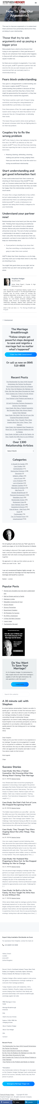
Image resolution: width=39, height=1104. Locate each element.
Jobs (4, 1033)
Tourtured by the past (11, 624)
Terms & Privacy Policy (7, 1095)
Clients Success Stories (10, 1017)
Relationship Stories (18, 500)
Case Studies (18, 466)
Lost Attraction (18, 483)
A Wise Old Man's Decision (12, 618)
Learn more (20, 684)
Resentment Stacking (10, 610)
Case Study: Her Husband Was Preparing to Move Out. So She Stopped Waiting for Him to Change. (19, 429)
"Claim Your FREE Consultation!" (21, 354)
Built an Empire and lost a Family (14, 596)
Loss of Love (18, 478)
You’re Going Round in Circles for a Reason (19, 387)
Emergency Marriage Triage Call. (18, 1084)
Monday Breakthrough (18, 493)
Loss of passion (18, 481)
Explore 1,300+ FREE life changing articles (10, 1021)
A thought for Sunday (18, 464)
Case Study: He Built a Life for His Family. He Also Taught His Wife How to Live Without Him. (19, 436)
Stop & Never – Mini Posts (17, 509)
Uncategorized (8, 320)
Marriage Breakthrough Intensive (9, 1009)
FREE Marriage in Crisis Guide (9, 1003)
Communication (18, 469)
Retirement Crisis (18, 502)
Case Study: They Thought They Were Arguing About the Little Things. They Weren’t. (19, 422)
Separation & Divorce (18, 507)
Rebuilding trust (18, 497)
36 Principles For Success (11, 613)
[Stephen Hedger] (7, 282)
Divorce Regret (8, 605)
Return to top (14, 1099)
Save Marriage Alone (18, 505)
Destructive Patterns (17, 471)
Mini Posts (18, 490)
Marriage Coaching (17, 486)
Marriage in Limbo (9, 599)
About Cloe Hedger (8, 1030)
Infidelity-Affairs (18, 476)
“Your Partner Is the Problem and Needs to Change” (18, 1062)
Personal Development (17, 495)
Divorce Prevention (10, 607)
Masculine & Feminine (18, 488)
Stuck (18, 512)
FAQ (4, 1013)
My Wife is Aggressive (11, 616)
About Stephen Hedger (9, 1026)
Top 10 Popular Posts (18, 517)
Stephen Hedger (18, 279)
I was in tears (8, 621)
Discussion (18, 474)
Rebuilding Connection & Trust (13, 602)
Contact (5, 1037)
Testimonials (18, 514)
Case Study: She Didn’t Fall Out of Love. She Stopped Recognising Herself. (19, 803)
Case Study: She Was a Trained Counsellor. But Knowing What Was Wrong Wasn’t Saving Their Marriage (19, 410)
